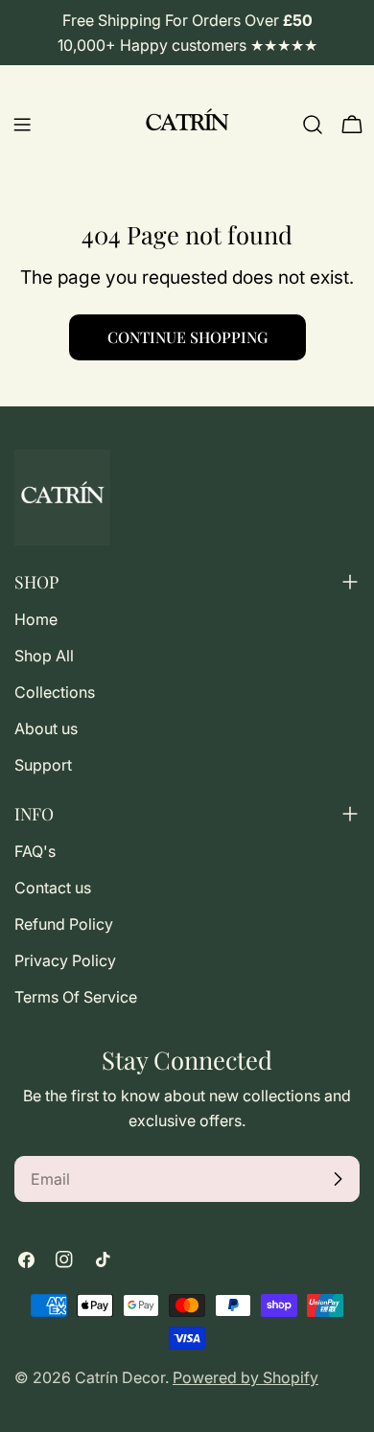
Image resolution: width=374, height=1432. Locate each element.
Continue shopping (187, 337)
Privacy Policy (65, 960)
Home (36, 619)
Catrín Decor (120, 1377)
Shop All (44, 655)
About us (46, 728)
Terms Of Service (75, 996)
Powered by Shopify (245, 1377)
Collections (54, 692)
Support (43, 764)
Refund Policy (63, 924)
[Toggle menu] (22, 124)
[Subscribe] (337, 1179)
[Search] (312, 124)
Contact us (52, 887)
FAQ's (35, 851)
